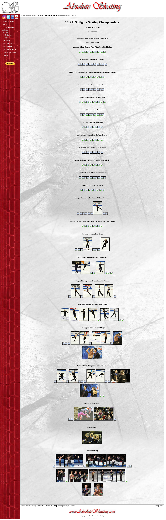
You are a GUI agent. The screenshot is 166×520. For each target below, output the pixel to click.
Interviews (6, 32)
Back (161, 506)
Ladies (59, 15)
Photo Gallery (7, 35)
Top (156, 506)
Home (23, 15)
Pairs (65, 15)
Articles (5, 30)
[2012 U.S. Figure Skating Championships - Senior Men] (80, 53)
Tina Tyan (93, 32)
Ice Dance (72, 15)
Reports (5, 37)
